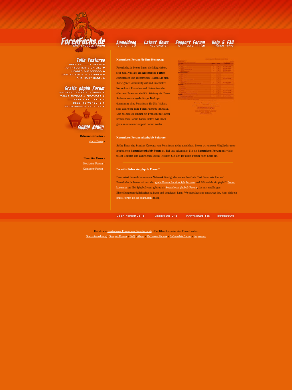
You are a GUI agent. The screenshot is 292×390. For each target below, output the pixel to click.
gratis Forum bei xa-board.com (134, 197)
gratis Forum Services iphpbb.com (175, 182)
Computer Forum (93, 168)
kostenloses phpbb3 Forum (181, 187)
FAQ (132, 236)
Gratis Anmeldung (96, 236)
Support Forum (118, 236)
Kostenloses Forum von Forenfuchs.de (130, 231)
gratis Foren (96, 141)
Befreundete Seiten (180, 236)
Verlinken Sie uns (157, 236)
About (140, 236)
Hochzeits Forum (93, 163)
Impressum (200, 236)
